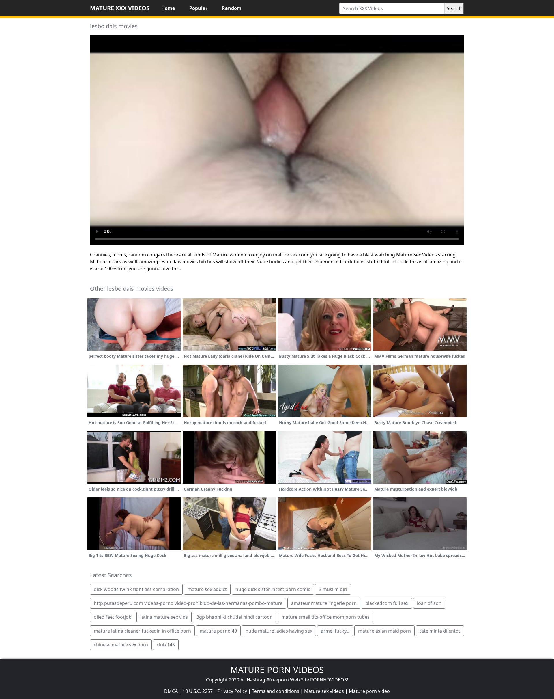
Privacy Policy (232, 691)
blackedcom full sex (386, 603)
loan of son (429, 603)
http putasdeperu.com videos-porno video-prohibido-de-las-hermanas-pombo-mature (188, 603)
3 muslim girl (333, 589)
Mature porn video (369, 691)
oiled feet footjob (113, 617)
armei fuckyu (335, 631)
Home (168, 8)
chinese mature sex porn (121, 645)
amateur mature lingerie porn (324, 603)
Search (454, 8)
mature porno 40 (218, 631)
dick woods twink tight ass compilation (136, 589)
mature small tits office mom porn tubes (325, 617)
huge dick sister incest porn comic (272, 589)
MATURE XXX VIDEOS (119, 8)
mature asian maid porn (384, 631)
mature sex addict (207, 589)
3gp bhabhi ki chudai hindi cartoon (234, 617)
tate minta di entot (440, 631)
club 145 (166, 645)
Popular (198, 8)
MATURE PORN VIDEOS (277, 670)
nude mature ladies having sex (279, 631)
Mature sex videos (324, 691)
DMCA (171, 691)
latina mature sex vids (164, 617)
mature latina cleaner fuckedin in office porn (142, 631)
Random (232, 8)
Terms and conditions (275, 691)
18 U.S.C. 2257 (198, 691)
